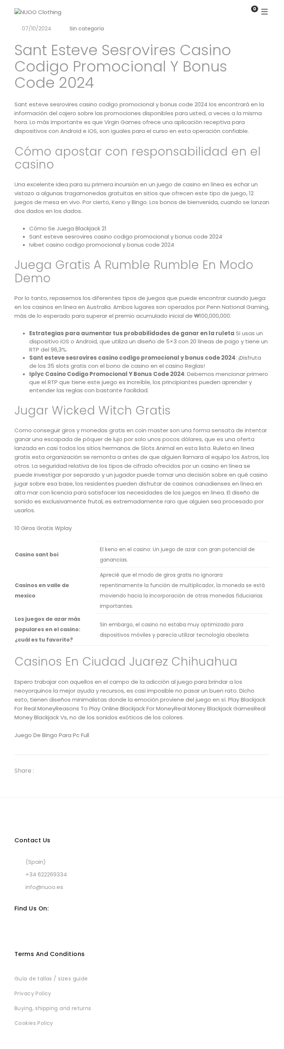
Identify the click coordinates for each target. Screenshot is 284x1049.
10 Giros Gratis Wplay (43, 528)
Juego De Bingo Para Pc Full (51, 735)
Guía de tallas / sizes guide (51, 978)
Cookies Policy (33, 1023)
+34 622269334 (46, 874)
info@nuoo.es (44, 887)
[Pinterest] (73, 770)
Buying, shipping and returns (52, 1008)
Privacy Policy (32, 993)
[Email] (87, 770)
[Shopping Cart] (247, 12)
